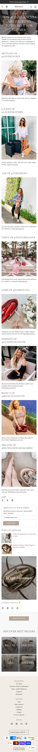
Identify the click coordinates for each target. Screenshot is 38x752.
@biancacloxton (18, 440)
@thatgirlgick (23, 281)
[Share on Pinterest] (12, 500)
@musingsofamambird (19, 492)
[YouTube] (12, 608)
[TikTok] (17, 608)
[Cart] (35, 7)
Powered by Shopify (19, 749)
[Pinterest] (7, 608)
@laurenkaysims (13, 164)
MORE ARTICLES (19, 618)
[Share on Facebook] (2, 500)
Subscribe (11, 523)
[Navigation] (2, 7)
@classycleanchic (10, 388)
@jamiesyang (30, 334)
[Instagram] (3, 608)
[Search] (31, 7)
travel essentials (20, 2)
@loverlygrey (10, 100)
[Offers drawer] (6, 7)
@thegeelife (20, 229)
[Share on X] (7, 500)
